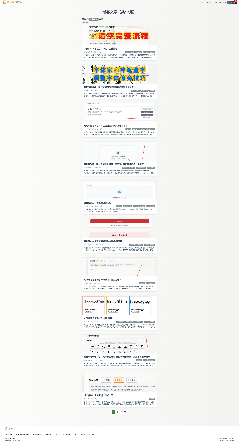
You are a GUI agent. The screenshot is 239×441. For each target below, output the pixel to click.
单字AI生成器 (8, 434)
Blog (75, 434)
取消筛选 (85, 22)
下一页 (123, 412)
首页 (203, 2)
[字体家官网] (10, 429)
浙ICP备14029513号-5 (228, 438)
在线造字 (209, 2)
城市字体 (83, 434)
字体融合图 (48, 434)
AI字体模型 (92, 434)
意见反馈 (56, 434)
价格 (224, 2)
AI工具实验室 (66, 434)
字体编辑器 (217, 2)
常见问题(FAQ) (37, 434)
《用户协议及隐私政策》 (22, 434)
